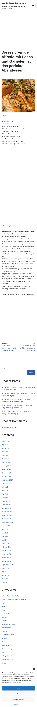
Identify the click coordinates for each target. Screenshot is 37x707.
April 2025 (5, 497)
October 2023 (6, 561)
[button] (34, 669)
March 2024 (6, 543)
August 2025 (6, 483)
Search (4, 368)
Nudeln (4, 642)
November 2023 (7, 557)
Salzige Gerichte (7, 656)
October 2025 (6, 476)
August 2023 (6, 568)
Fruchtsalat (5, 613)
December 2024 (7, 512)
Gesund (4, 620)
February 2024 (6, 547)
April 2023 (5, 582)
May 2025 (5, 494)
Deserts (4, 606)
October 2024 (6, 519)
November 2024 (7, 515)
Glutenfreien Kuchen (8, 624)
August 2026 (6, 441)
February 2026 (6, 462)
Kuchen (4, 631)
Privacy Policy (17, 704)
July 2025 (5, 487)
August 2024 (6, 526)
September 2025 (7, 480)
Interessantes (6, 628)
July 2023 (5, 572)
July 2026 (5, 445)
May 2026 (5, 452)
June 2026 (5, 448)
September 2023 (7, 565)
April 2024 (5, 540)
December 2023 (7, 554)
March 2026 (6, 459)
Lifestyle (4, 638)
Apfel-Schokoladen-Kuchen (11, 596)
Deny (18, 694)
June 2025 (5, 490)
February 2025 (6, 505)
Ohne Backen (6, 645)
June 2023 (5, 575)
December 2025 (7, 469)
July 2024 (5, 529)
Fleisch (4, 610)
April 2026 (5, 455)
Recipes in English (8, 649)
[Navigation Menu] (33, 5)
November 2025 (7, 473)
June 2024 (5, 533)
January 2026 (6, 466)
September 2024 (7, 522)
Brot (3, 603)
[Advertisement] (18, 30)
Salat (3, 652)
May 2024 (5, 536)
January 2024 (6, 550)
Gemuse (4, 617)
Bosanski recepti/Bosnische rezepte (14, 599)
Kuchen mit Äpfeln (8, 635)
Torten (4, 663)
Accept (18, 688)
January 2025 (6, 508)
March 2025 (6, 501)
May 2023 (5, 579)
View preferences (18, 699)
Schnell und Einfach (8, 659)
